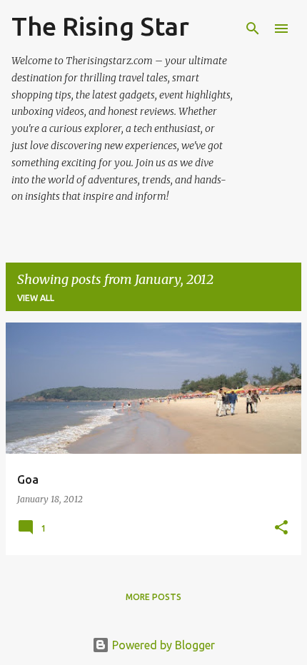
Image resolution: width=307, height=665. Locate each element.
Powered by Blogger (162, 645)
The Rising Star (100, 26)
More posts (153, 596)
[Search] (252, 28)
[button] (281, 528)
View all (35, 298)
